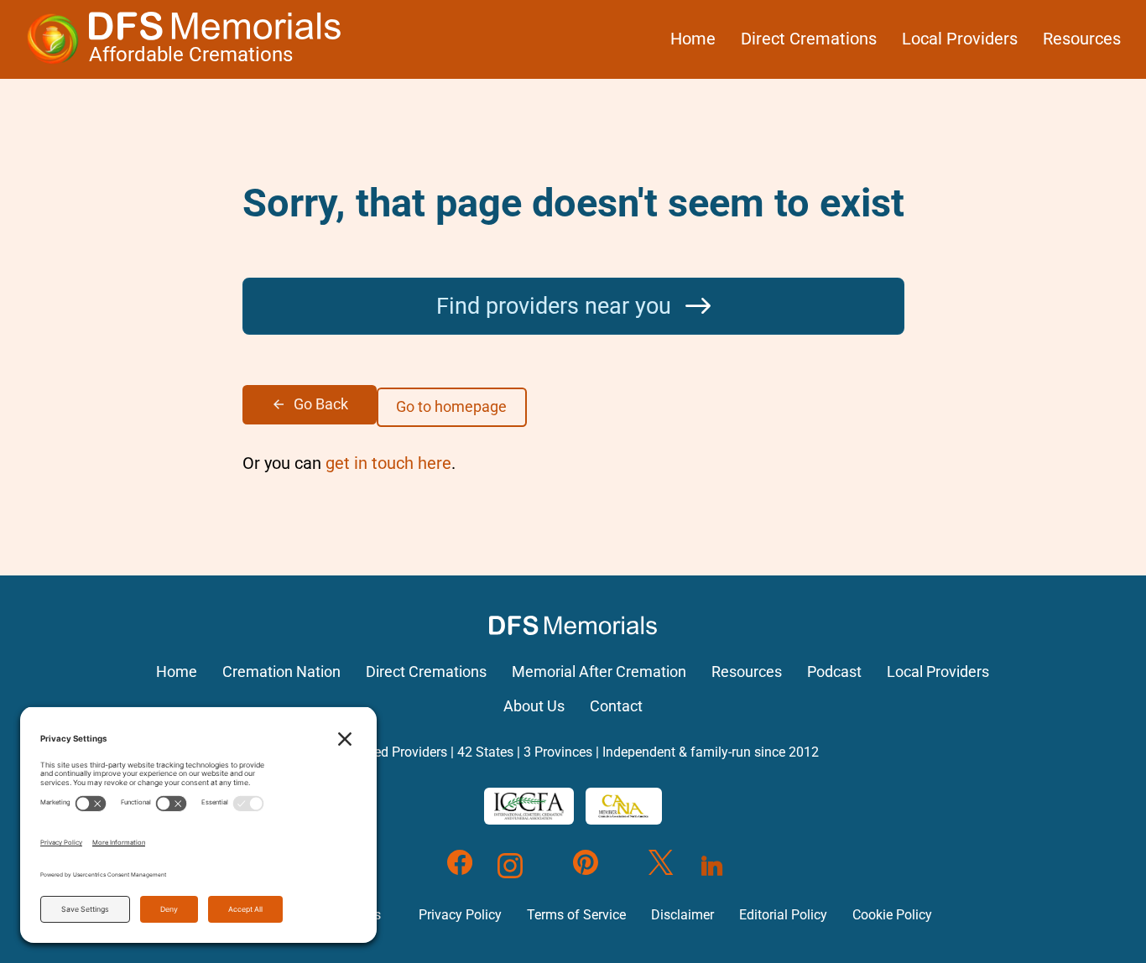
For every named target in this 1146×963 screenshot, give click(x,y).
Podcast (834, 672)
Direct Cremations (809, 39)
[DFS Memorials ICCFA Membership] (529, 806)
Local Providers (960, 39)
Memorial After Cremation (599, 672)
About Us (534, 706)
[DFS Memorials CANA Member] (623, 806)
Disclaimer (682, 915)
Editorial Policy (783, 915)
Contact (616, 706)
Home (693, 39)
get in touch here (388, 463)
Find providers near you (556, 306)
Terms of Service (576, 915)
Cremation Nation (281, 672)
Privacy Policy (460, 915)
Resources (1082, 39)
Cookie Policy (892, 915)
